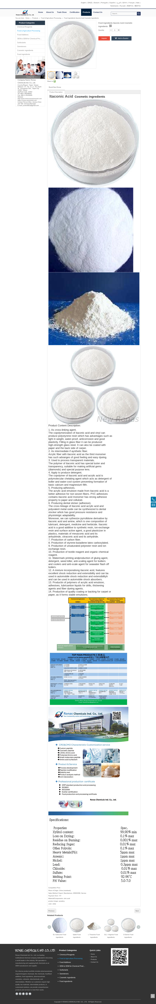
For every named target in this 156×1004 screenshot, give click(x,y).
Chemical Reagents (24, 27)
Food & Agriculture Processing (28, 31)
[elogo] (24, 13)
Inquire (104, 38)
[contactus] (30, 67)
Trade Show (62, 12)
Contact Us (97, 12)
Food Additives (22, 35)
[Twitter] (26, 993)
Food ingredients (23, 54)
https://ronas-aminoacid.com (27, 100)
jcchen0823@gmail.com (31, 105)
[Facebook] (16, 993)
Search (139, 13)
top (153, 996)
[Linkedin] (23, 993)
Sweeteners (21, 46)
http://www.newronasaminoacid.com (30, 98)
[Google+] (20, 993)
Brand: (51, 87)
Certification (74, 12)
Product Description (56, 92)
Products (86, 12)
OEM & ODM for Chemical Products (30, 39)
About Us (50, 12)
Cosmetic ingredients (25, 50)
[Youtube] (30, 993)
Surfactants (21, 42)
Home (40, 12)
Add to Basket (123, 38)
